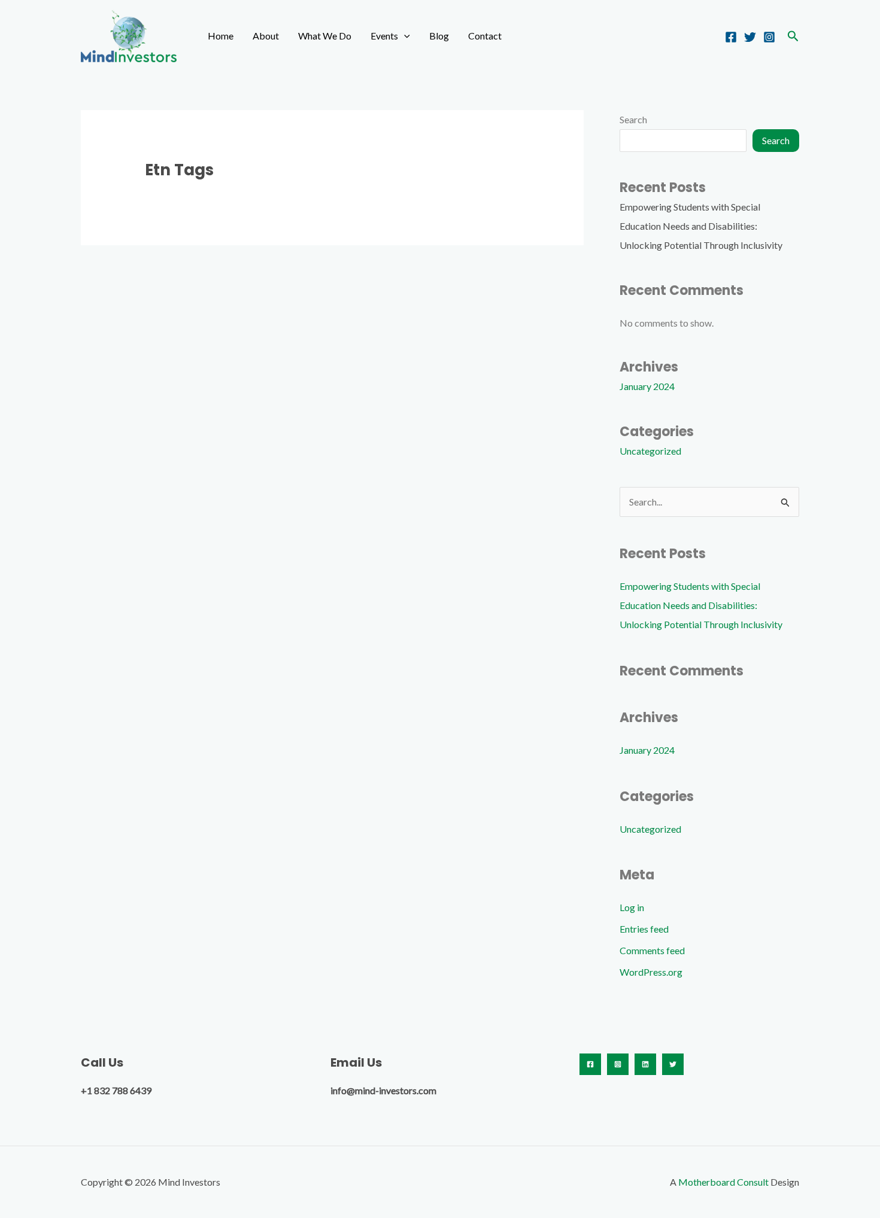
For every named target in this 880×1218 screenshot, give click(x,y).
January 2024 (647, 386)
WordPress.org (651, 972)
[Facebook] (731, 37)
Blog (439, 35)
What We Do (324, 35)
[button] (404, 36)
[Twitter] (750, 37)
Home (220, 35)
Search (633, 119)
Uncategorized (650, 450)
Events (384, 35)
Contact (485, 35)
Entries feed (644, 928)
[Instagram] (769, 37)
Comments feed (652, 950)
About (266, 35)
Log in (632, 907)
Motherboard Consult (723, 1181)
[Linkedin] (645, 1064)
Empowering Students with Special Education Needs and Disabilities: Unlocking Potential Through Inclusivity (701, 226)
